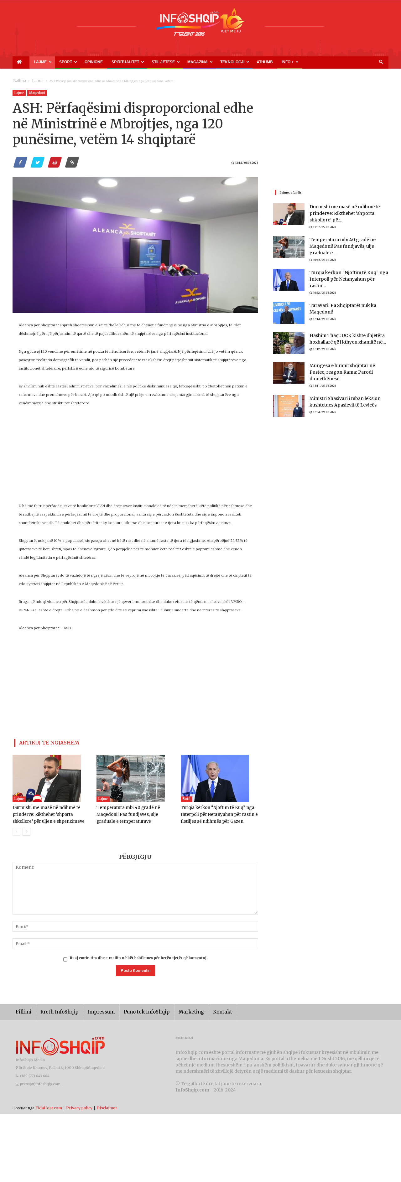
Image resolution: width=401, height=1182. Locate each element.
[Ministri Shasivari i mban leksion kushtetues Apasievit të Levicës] (289, 398)
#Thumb (202, 62)
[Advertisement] (135, 458)
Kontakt (201, 1009)
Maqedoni (37, 93)
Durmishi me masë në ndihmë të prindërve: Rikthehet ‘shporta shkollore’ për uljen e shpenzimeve (50, 812)
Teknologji (178, 62)
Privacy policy (79, 1105)
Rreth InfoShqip (54, 1009)
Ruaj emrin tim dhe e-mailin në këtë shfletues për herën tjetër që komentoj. (138, 955)
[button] (380, 62)
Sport (50, 62)
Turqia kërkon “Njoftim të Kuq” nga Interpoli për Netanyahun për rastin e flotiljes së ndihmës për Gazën (216, 812)
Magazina (151, 62)
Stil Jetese (124, 62)
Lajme (31, 62)
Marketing (173, 1009)
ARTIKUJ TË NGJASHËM (42, 741)
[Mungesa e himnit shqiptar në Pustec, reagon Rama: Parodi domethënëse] (289, 368)
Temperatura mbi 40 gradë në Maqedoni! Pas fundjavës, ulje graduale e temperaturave (135, 812)
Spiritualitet (94, 62)
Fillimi (22, 1009)
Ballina (18, 81)
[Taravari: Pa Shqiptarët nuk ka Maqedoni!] (289, 308)
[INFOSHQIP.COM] (200, 24)
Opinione (71, 62)
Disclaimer (106, 1105)
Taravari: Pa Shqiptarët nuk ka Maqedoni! (349, 300)
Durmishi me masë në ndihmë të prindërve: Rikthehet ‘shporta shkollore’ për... (347, 214)
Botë (186, 796)
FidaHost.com (48, 1105)
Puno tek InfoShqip (133, 1009)
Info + (218, 62)
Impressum (92, 1009)
